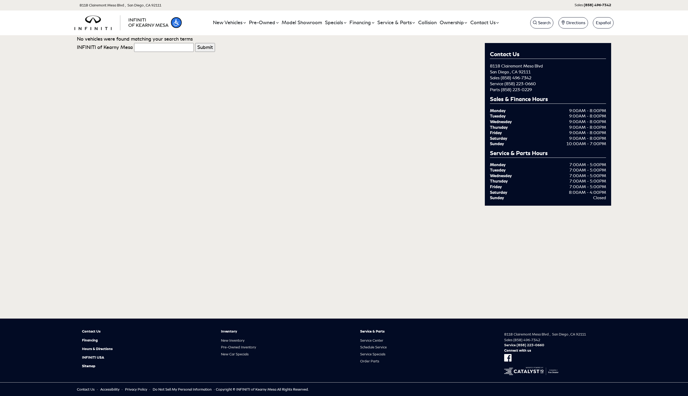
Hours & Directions (97, 349)
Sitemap (88, 366)
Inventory (229, 331)
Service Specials (372, 354)
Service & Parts (372, 331)
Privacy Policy (136, 389)
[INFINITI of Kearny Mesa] (121, 22)
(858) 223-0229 (516, 89)
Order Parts (369, 361)
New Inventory (233, 340)
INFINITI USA (93, 357)
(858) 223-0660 (520, 83)
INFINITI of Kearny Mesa (105, 47)
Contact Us (91, 331)
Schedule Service (373, 347)
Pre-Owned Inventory (238, 347)
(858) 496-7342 (516, 78)
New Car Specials (235, 354)
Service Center (371, 340)
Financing (90, 340)
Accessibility (110, 389)
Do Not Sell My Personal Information (182, 389)
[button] (176, 22)
